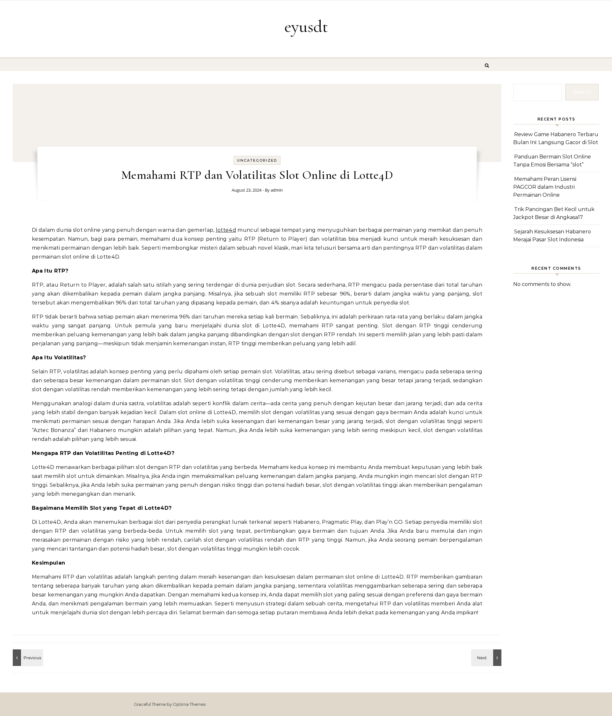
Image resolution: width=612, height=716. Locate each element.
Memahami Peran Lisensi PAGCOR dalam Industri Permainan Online (544, 187)
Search (582, 92)
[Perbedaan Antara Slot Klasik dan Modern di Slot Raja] (27, 657)
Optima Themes (189, 704)
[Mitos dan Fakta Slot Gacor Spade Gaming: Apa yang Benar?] (487, 657)
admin (277, 190)
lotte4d (226, 230)
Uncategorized (257, 160)
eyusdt (306, 26)
